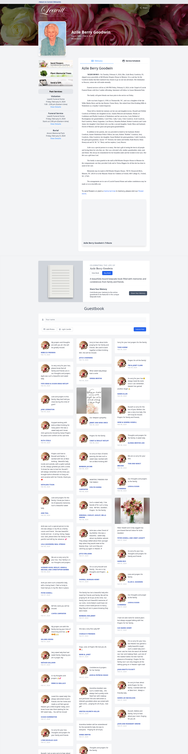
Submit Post (140, 329)
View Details (55, 107)
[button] (94, 401)
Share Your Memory (138, 293)
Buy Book (107, 273)
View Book (95, 273)
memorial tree (109, 191)
